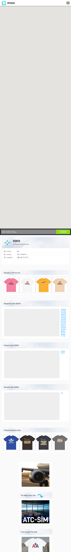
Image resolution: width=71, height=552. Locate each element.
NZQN (63, 351)
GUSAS (63, 329)
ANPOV (63, 314)
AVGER (63, 319)
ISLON (63, 336)
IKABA (63, 334)
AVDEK (63, 318)
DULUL (63, 324)
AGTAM (63, 313)
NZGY (63, 353)
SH (62, 393)
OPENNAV (11, 3)
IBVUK (63, 333)
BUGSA (63, 321)
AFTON (63, 311)
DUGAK (63, 323)
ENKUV (63, 326)
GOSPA (63, 328)
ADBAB (63, 309)
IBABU (63, 331)
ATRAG (63, 316)
